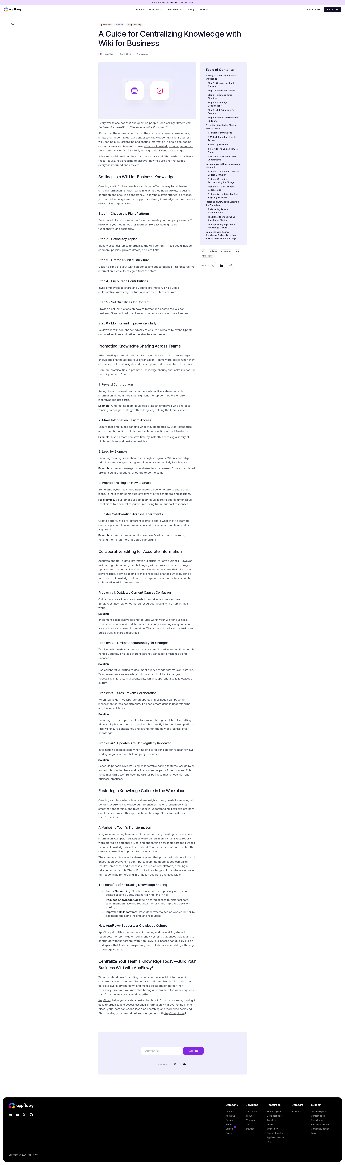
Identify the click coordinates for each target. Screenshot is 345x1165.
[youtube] (17, 1114)
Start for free (333, 9)
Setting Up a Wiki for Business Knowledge (136, 176)
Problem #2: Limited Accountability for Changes (133, 643)
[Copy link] (230, 265)
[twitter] (24, 1114)
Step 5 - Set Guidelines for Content (123, 302)
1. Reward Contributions (115, 384)
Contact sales (313, 9)
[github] (31, 1114)
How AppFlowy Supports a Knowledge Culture (132, 926)
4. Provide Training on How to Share (124, 483)
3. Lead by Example (112, 451)
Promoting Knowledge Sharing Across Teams (139, 346)
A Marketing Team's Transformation (124, 827)
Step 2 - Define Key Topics (117, 239)
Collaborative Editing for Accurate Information (140, 551)
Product (140, 9)
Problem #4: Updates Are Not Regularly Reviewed (134, 743)
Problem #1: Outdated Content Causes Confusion (134, 592)
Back (13, 24)
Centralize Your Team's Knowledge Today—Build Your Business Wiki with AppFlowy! (221, 235)
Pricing (190, 9)
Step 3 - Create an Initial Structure (123, 260)
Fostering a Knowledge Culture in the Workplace (141, 790)
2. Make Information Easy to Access (124, 420)
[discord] (10, 1114)
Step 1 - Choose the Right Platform (123, 213)
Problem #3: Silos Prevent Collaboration (127, 693)
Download (154, 9)
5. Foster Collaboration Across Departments (130, 514)
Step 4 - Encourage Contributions (123, 281)
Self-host (204, 9)
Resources (173, 9)
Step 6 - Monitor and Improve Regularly (127, 323)
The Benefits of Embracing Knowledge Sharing (132, 885)
